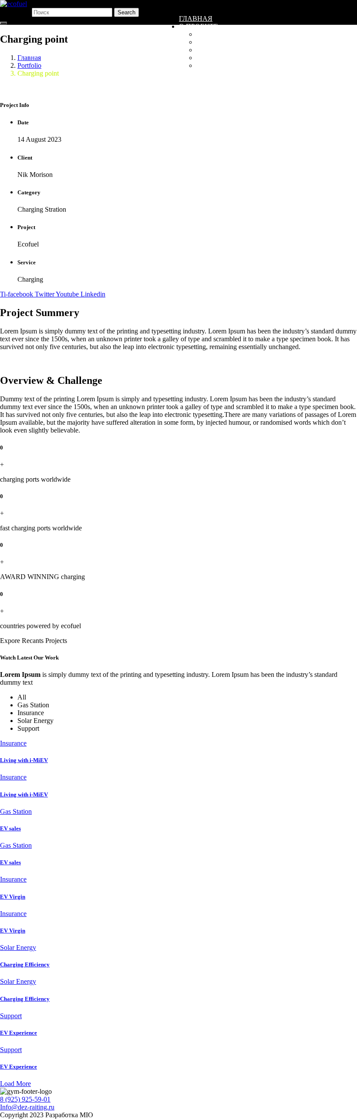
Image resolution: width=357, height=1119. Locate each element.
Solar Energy (18, 947)
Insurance (13, 743)
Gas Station (16, 811)
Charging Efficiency (25, 964)
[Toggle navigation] (3, 23)
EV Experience (18, 1032)
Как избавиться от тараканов (255, 49)
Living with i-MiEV (24, 760)
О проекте (198, 26)
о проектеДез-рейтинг (239, 65)
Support (11, 1015)
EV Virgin (12, 896)
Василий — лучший (234, 42)
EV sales (10, 828)
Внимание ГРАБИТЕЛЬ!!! (240, 34)
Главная (195, 18)
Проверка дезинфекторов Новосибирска (276, 57)
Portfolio (29, 65)
